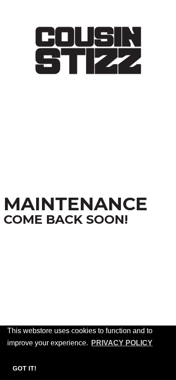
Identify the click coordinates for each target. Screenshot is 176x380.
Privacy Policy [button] (122, 343)
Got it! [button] (25, 368)
